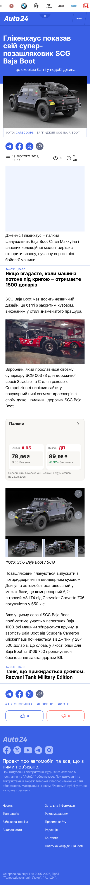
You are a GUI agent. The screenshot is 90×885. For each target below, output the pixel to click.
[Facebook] (7, 750)
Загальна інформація (60, 806)
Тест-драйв (11, 814)
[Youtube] (28, 750)
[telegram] (9, 146)
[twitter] (29, 146)
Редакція (51, 830)
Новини (8, 806)
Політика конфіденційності (64, 846)
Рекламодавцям (56, 814)
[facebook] (19, 146)
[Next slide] (78, 515)
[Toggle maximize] (78, 494)
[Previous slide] (12, 515)
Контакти (51, 838)
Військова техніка (15, 822)
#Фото (64, 704)
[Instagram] (49, 750)
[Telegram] (38, 750)
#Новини (45, 704)
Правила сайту (55, 822)
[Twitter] (17, 750)
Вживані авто (12, 830)
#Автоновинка (19, 704)
